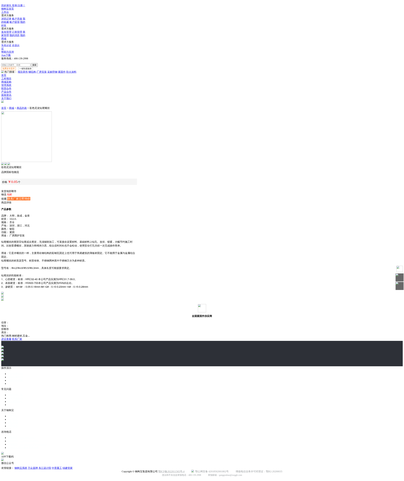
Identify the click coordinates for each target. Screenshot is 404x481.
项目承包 (23, 72)
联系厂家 (17, 339)
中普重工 (57, 468)
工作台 (5, 12)
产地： (5, 225)
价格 (4, 182)
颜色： (5, 229)
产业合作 (6, 91)
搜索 (34, 65)
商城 (11, 108)
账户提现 (14, 22)
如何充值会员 (15, 398)
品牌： (5, 215)
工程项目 (6, 78)
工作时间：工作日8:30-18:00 (23, 441)
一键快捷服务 (25, 68)
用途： (5, 235)
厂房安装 (42, 72)
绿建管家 (67, 468)
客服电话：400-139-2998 (21, 437)
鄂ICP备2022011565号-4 (171, 471)
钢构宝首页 (7, 8)
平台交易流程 (15, 373)
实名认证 (6, 45)
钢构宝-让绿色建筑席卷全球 (23, 447)
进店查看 (6, 339)
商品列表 (22, 108)
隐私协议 (13, 422)
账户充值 (17, 18)
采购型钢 (52, 72)
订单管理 (17, 32)
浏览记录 (6, 18)
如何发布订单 (15, 395)
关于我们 (6, 98)
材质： (5, 219)
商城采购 (6, 81)
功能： (5, 232)
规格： (5, 222)
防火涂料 (71, 72)
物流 (3, 194)
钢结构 (32, 72)
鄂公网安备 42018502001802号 (211, 471)
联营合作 (6, 88)
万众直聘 (33, 468)
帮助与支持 (7, 51)
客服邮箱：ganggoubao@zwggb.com (27, 444)
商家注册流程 (15, 377)
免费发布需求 (8, 68)
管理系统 (6, 85)
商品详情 (6, 202)
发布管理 (6, 32)
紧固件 (62, 72)
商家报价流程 (15, 380)
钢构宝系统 (21, 468)
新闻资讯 (6, 95)
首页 (3, 75)
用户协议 (13, 419)
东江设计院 (45, 468)
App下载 (6, 55)
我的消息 (14, 35)
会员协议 (13, 426)
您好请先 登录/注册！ (13, 5)
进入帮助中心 (15, 401)
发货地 (5, 191)
